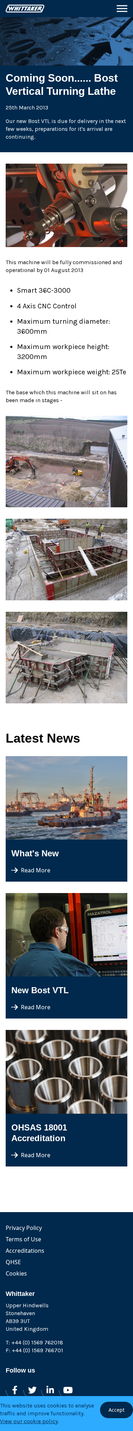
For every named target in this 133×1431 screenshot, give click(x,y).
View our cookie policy (29, 1421)
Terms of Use (23, 1239)
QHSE (13, 1262)
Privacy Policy (24, 1228)
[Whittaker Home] (25, 8)
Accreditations (25, 1251)
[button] (122, 8)
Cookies (16, 1273)
